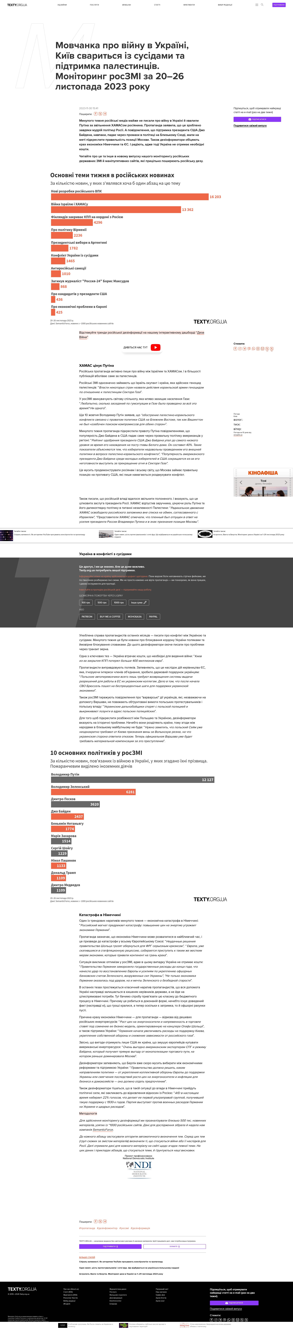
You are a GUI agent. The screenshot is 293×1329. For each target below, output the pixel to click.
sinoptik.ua (238, 435)
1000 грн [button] (119, 602)
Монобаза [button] (135, 616)
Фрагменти (68, 1295)
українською (24, 1320)
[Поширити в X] (100, 113)
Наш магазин (161, 1292)
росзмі (125, 1228)
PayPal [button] (153, 616)
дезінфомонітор (108, 1228)
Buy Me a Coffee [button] (110, 616)
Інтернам (113, 1304)
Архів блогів (161, 1298)
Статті (65, 1292)
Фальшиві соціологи (118, 1295)
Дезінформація (116, 1298)
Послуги (113, 1292)
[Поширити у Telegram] (105, 113)
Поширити (85, 114)
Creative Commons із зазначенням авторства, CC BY (31, 1318)
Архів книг (160, 1301)
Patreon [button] (87, 616)
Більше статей (87, 1257)
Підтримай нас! (162, 1289)
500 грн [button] (102, 602)
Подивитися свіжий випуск (250, 125)
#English (66, 1304)
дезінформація (141, 1228)
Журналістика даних (118, 1289)
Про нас (66, 1289)
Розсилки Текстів (70, 1298)
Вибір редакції (69, 1301)
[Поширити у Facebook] (95, 113)
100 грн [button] (86, 602)
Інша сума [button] (136, 602)
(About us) (75, 1289)
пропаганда (88, 1228)
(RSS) (71, 1292)
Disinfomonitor (115, 1301)
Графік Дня (160, 1295)
